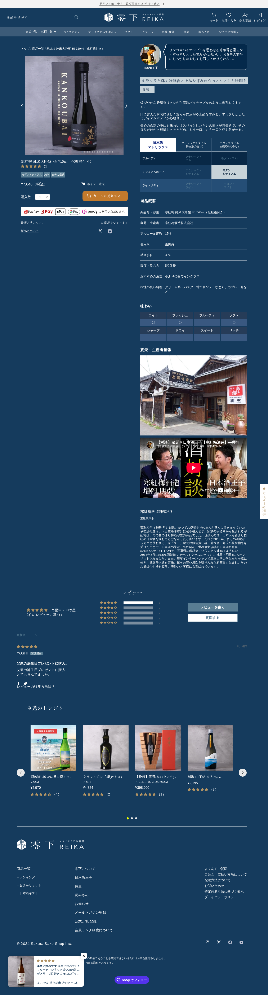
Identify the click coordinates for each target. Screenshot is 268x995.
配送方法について (218, 880)
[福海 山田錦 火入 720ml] (210, 748)
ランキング (27, 877)
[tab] (82, 152)
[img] (27, 647)
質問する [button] (212, 617)
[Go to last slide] (22, 106)
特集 (78, 886)
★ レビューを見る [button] (264, 501)
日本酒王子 (83, 877)
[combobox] (41, 17)
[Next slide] (126, 106)
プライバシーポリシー (221, 897)
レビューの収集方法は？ (36, 686)
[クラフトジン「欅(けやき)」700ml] (106, 748)
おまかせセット (30, 885)
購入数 (26, 197)
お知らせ (82, 904)
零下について (85, 869)
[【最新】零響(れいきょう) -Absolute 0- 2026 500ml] (158, 748)
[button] (71, 32)
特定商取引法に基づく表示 (224, 891)
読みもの (82, 895)
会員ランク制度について (94, 930)
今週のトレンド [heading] (45, 707)
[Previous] (21, 773)
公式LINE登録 (86, 921)
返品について (30, 231)
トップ (25, 48)
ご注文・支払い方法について (226, 874)
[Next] (243, 773)
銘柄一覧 (47, 32)
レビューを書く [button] (212, 607)
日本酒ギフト (29, 893)
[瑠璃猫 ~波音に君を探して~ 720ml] (53, 748)
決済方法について (32, 222)
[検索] (76, 17)
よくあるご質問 (216, 869)
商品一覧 (31, 32)
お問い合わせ (214, 886)
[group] (53, 763)
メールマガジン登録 (90, 913)
